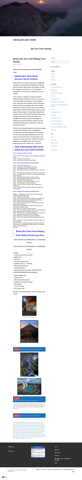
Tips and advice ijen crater (56, 121)
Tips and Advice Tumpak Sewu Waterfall (59, 126)
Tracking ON (41, 457)
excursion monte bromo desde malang (37, 428)
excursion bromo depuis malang (33, 426)
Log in (52, 137)
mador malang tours (41, 431)
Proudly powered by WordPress (14, 469)
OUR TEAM (57, 455)
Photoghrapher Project (55, 112)
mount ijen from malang (20, 435)
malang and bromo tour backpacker (19, 432)
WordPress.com (11, 471)
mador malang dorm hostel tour (31, 431)
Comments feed (54, 143)
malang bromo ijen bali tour (31, 432)
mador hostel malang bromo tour (35, 429)
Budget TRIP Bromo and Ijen (22, 422)
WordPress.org (54, 145)
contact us (53, 96)
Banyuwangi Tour (54, 90)
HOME (56, 463)
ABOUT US (57, 449)
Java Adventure (40, 99)
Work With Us (53, 129)
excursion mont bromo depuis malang (22, 428)
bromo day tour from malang (18, 423)
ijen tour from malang (25, 429)
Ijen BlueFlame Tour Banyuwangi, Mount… (38, 455)
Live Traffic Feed (38, 447)
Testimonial (53, 115)
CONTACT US (57, 452)
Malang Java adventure (20, 433)
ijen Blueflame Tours (24, 39)
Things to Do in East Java (56, 118)
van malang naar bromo (33, 436)
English (53, 58)
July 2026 (53, 74)
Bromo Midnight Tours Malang (21, 426)
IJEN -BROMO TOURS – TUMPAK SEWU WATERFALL (62, 459)
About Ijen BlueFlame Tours (56, 87)
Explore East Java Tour (55, 98)
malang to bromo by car (28, 433)
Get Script (34, 457)
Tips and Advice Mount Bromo (57, 123)
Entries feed (53, 140)
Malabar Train (31, 89)
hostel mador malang (17, 429)
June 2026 (53, 77)
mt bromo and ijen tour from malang (31, 435)
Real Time (37, 457)
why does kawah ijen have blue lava (25, 438)
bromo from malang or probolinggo (30, 423)
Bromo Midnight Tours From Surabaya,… (38, 452)
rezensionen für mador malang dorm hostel (21, 436)
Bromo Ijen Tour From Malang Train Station (24, 425)
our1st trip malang (42, 435)
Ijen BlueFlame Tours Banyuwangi (33, 422)
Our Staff (53, 109)
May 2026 (53, 79)
